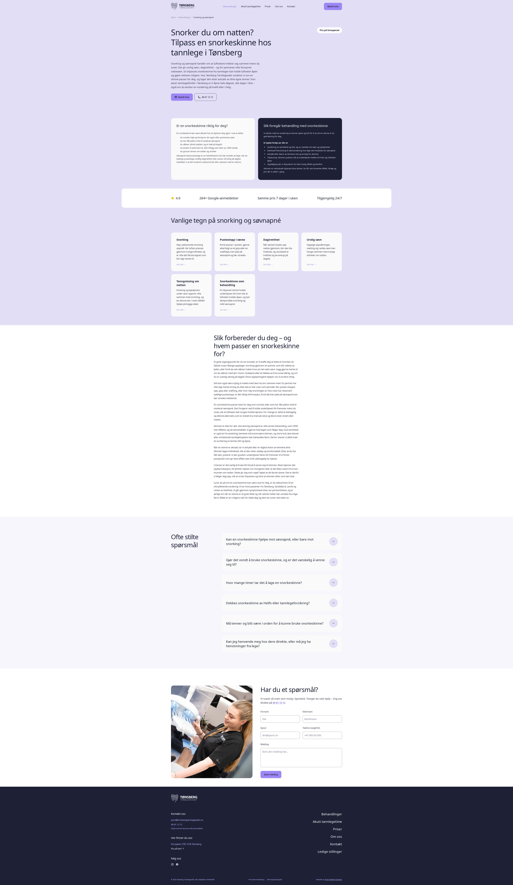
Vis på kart (176, 848)
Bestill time (183, 97)
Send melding (271, 774)
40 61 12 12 (207, 97)
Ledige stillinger (330, 851)
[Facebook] (177, 864)
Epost (263, 727)
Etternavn (307, 711)
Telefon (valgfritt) (311, 727)
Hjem (173, 17)
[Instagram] (172, 864)
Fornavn (265, 711)
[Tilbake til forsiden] (182, 6)
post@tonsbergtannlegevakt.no (187, 820)
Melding (265, 744)
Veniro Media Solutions (333, 879)
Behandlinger (184, 17)
